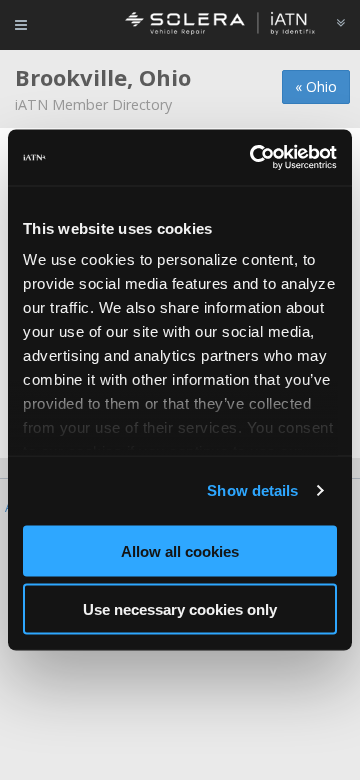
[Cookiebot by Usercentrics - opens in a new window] (254, 158)
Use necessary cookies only (180, 609)
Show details (252, 490)
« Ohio (316, 86)
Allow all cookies (180, 550)
